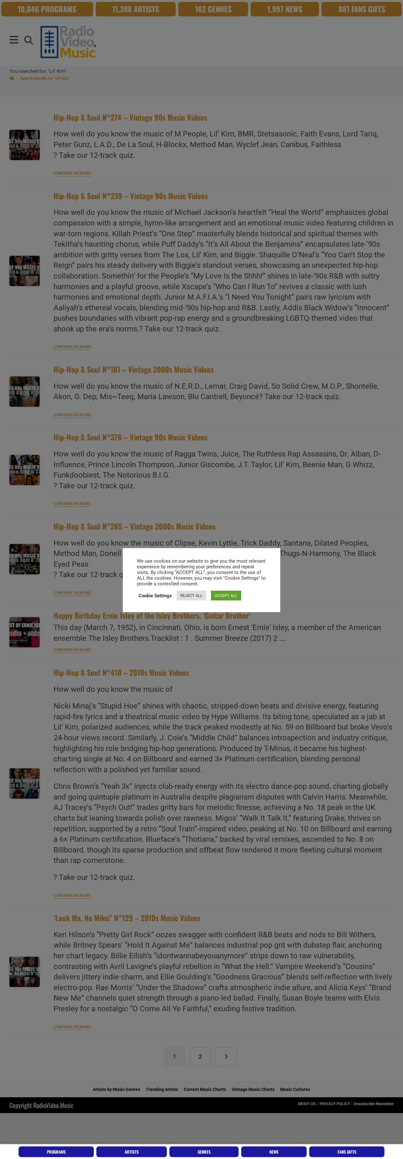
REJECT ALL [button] (191, 595)
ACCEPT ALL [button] (226, 595)
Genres (204, 1152)
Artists (132, 1152)
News (274, 1152)
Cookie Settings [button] (155, 596)
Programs (56, 1152)
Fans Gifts (347, 1152)
